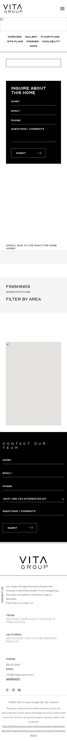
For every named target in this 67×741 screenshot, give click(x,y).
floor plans (50, 36)
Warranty (13, 678)
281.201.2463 (13, 664)
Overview (15, 36)
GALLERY (31, 36)
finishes (32, 41)
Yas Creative (51, 702)
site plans (15, 41)
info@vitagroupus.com (20, 674)
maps (33, 45)
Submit (21, 152)
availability (51, 41)
